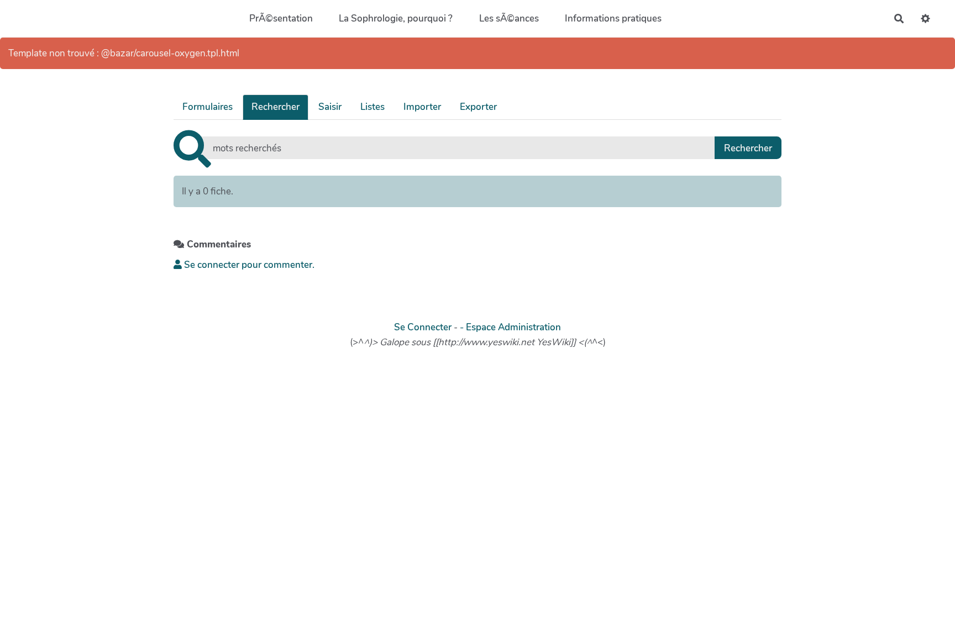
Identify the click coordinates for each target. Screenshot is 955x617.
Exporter (478, 107)
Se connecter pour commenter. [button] (248, 265)
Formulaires (207, 107)
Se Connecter (423, 327)
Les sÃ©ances (509, 18)
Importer (422, 107)
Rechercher (275, 107)
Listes (372, 107)
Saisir (330, 107)
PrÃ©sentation (281, 18)
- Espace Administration (510, 327)
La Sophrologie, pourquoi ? (396, 18)
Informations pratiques (613, 18)
